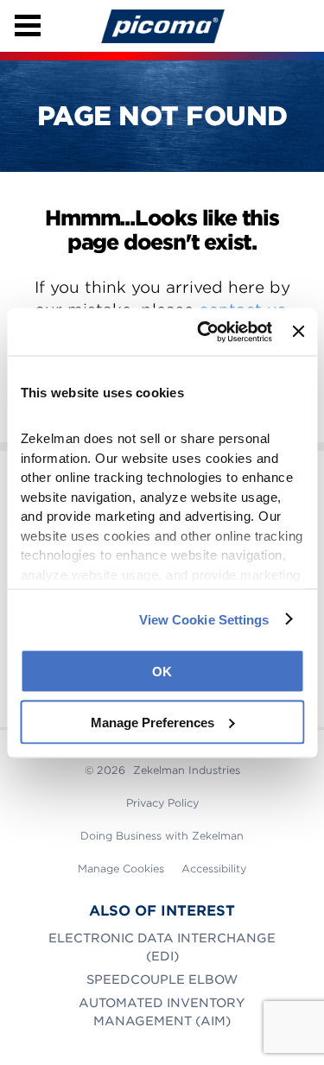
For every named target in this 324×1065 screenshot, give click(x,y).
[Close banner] (298, 332)
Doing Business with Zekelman (162, 835)
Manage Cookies (121, 868)
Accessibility (213, 868)
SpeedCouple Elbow (162, 979)
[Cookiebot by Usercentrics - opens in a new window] (203, 331)
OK (162, 671)
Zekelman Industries (186, 770)
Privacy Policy (162, 802)
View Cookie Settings (204, 619)
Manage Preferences (152, 721)
